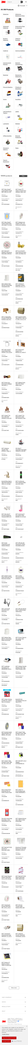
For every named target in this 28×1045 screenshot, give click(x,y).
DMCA (9, 1019)
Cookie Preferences (12, 1022)
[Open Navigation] (26, 2)
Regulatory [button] (6, 1006)
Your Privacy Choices (12, 1021)
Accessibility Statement (17, 1019)
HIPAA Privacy (18, 1018)
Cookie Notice (5, 1034)
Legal (9, 1018)
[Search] (22, 2)
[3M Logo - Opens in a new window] (3, 2)
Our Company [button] (7, 997)
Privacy (12, 1018)
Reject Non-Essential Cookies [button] (9, 1037)
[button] (17, 1041)
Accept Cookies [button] (6, 1041)
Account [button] (22, 5)
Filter (23, 176)
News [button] (4, 1002)
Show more (14, 987)
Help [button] (3, 1011)
